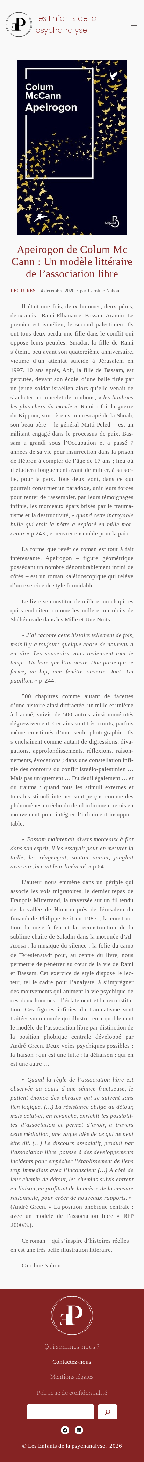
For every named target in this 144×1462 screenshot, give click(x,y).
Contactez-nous (71, 1361)
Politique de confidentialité (72, 1393)
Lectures (23, 290)
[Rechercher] (107, 1411)
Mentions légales (71, 1377)
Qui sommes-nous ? (71, 1347)
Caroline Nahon (103, 290)
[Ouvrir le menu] (134, 24)
